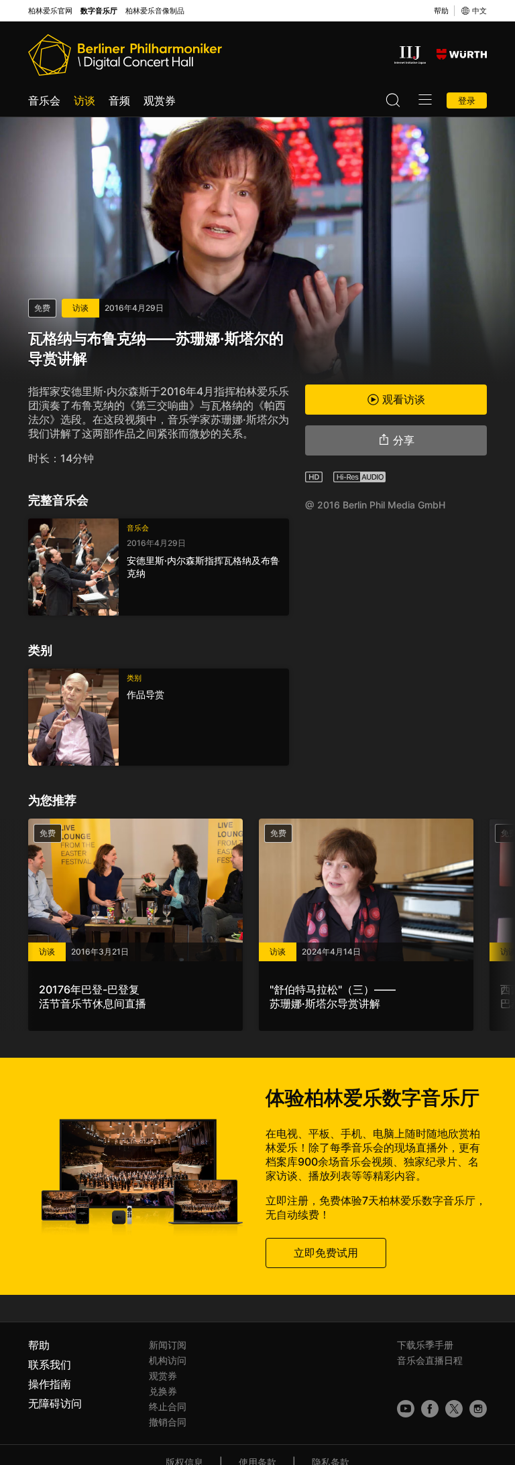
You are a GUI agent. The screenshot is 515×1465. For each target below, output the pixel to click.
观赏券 (160, 100)
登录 (466, 100)
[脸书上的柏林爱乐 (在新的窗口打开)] (430, 1408)
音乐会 (44, 100)
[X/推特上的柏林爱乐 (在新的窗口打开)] (454, 1408)
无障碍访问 (55, 1403)
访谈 (84, 100)
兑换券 (163, 1391)
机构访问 (167, 1360)
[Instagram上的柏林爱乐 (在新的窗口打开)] (478, 1408)
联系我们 (49, 1364)
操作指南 (49, 1384)
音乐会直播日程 (430, 1360)
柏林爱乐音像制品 (154, 11)
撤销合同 (167, 1421)
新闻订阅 (167, 1344)
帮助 (441, 11)
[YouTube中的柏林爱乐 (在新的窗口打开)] (405, 1408)
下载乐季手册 (425, 1344)
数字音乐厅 (98, 11)
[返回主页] (125, 55)
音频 (119, 100)
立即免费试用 (326, 1252)
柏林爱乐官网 (50, 11)
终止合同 (167, 1406)
